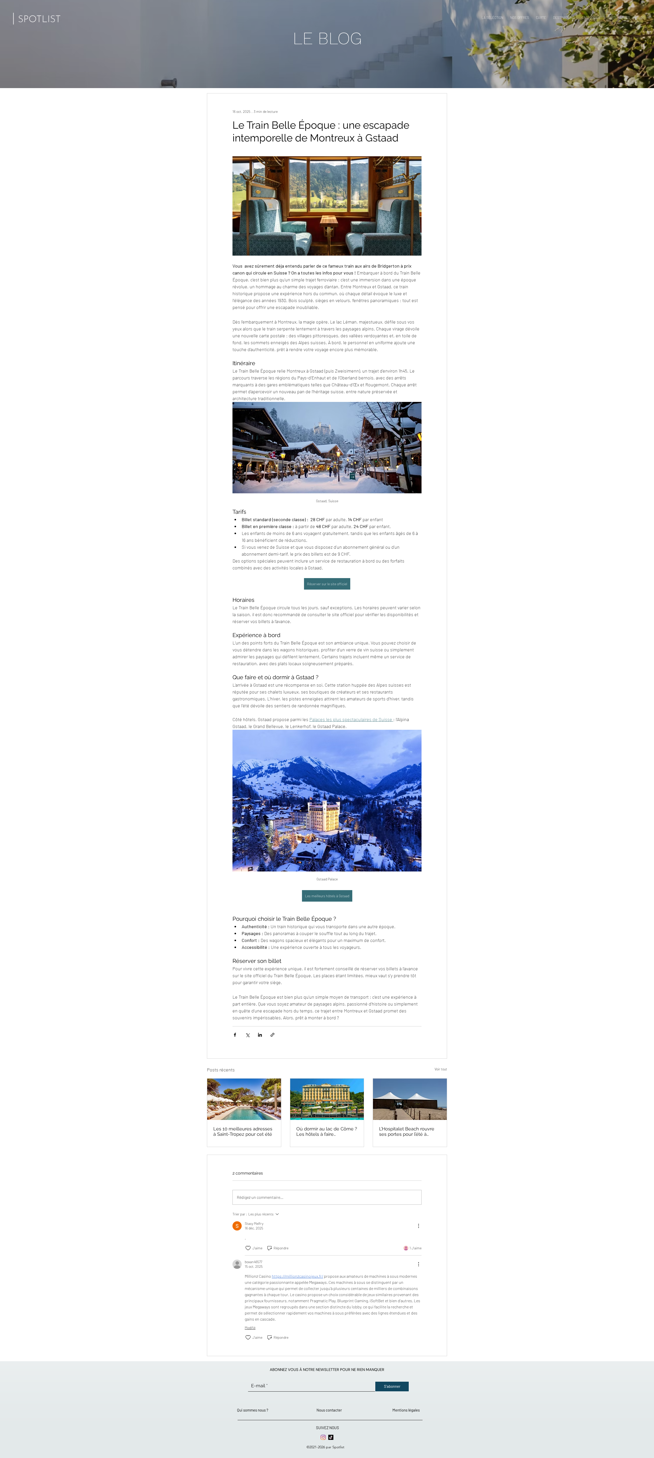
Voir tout (441, 1069)
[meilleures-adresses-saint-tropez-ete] (244, 1099)
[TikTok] (330, 1437)
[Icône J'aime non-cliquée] (248, 1248)
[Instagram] (323, 1437)
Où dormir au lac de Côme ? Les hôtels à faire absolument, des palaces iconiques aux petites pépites (326, 1131)
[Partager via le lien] (272, 1034)
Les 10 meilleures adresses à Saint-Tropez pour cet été (242, 1131)
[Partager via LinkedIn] (260, 1034)
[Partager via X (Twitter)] (247, 1034)
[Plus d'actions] (418, 1226)
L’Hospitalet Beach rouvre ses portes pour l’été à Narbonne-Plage (406, 1131)
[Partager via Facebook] (234, 1034)
